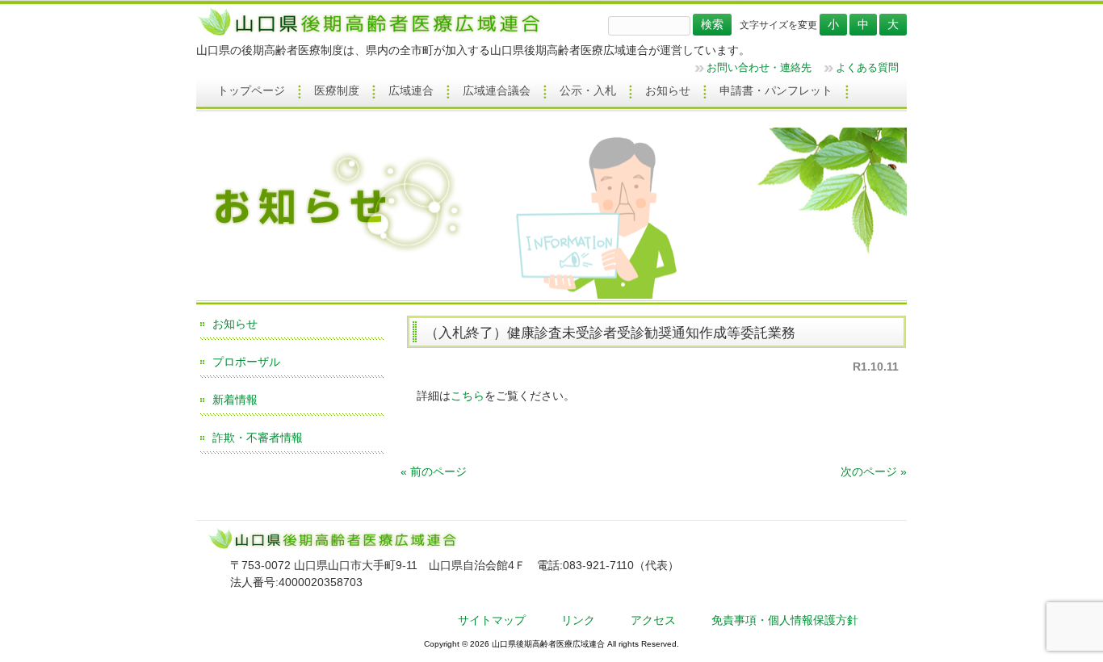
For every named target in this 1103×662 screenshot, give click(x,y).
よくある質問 (867, 67)
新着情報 (235, 399)
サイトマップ (492, 620)
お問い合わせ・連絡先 (759, 67)
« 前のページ (434, 471)
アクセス (653, 620)
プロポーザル (246, 361)
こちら (467, 395)
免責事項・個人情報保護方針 (784, 620)
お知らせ (235, 323)
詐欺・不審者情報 (257, 437)
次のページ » (874, 471)
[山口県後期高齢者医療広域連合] (375, 35)
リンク (578, 620)
